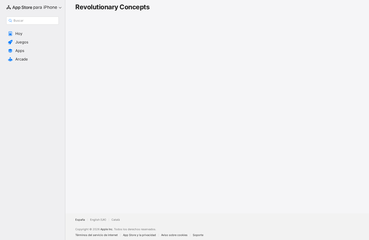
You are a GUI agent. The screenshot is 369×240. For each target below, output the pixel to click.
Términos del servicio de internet (96, 235)
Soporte (198, 235)
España (80, 219)
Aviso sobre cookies (174, 235)
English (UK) (98, 219)
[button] (32, 33)
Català (115, 219)
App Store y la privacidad (139, 235)
